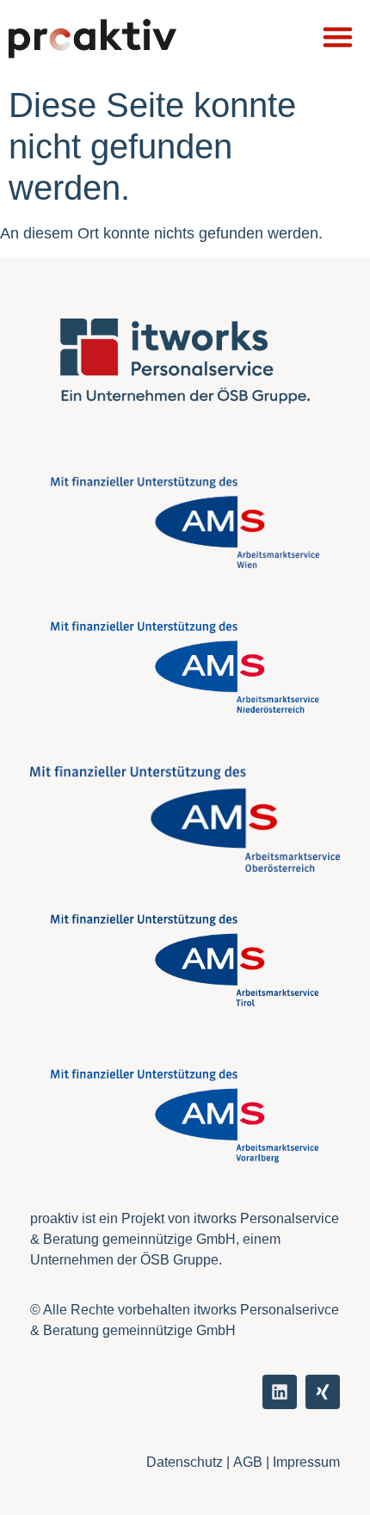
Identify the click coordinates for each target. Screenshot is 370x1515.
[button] (337, 36)
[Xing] (322, 1392)
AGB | (253, 1462)
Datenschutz (184, 1462)
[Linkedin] (279, 1392)
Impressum (306, 1462)
